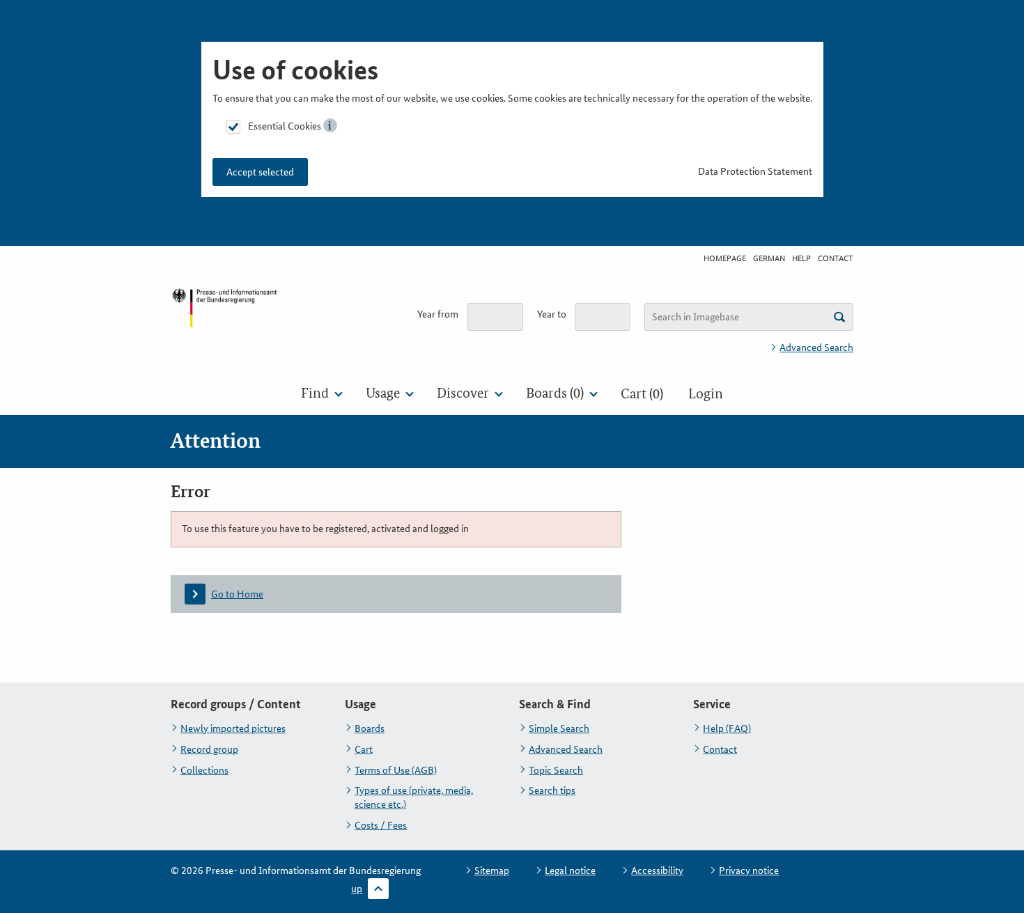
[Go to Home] (224, 319)
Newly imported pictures (233, 728)
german (769, 258)
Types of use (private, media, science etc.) (414, 797)
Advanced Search (816, 347)
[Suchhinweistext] (839, 317)
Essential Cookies (284, 126)
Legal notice (570, 870)
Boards (370, 728)
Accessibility (657, 870)
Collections (204, 770)
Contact (835, 258)
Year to (551, 314)
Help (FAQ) (727, 728)
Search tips (552, 790)
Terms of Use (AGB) (396, 770)
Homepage (725, 258)
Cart (364, 749)
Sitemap (491, 870)
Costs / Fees (381, 825)
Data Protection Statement (755, 171)
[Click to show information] (330, 125)
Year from (437, 314)
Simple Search (559, 728)
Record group (209, 749)
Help (801, 258)
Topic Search (556, 770)
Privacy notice (749, 870)
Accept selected (260, 172)
